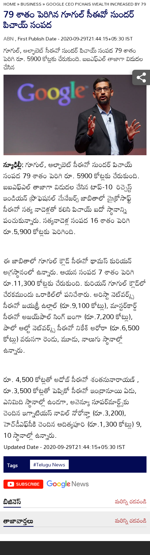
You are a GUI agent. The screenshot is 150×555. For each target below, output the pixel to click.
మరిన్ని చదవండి (131, 501)
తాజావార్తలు (18, 520)
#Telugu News (49, 464)
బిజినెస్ (12, 501)
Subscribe (27, 484)
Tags (12, 465)
